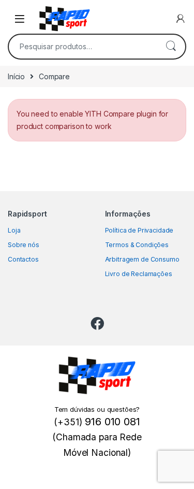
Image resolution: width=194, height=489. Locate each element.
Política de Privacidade (139, 230)
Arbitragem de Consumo (142, 259)
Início (16, 76)
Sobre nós (23, 245)
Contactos (23, 259)
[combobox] (82, 47)
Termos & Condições (137, 245)
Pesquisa (170, 47)
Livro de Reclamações (138, 274)
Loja (14, 230)
